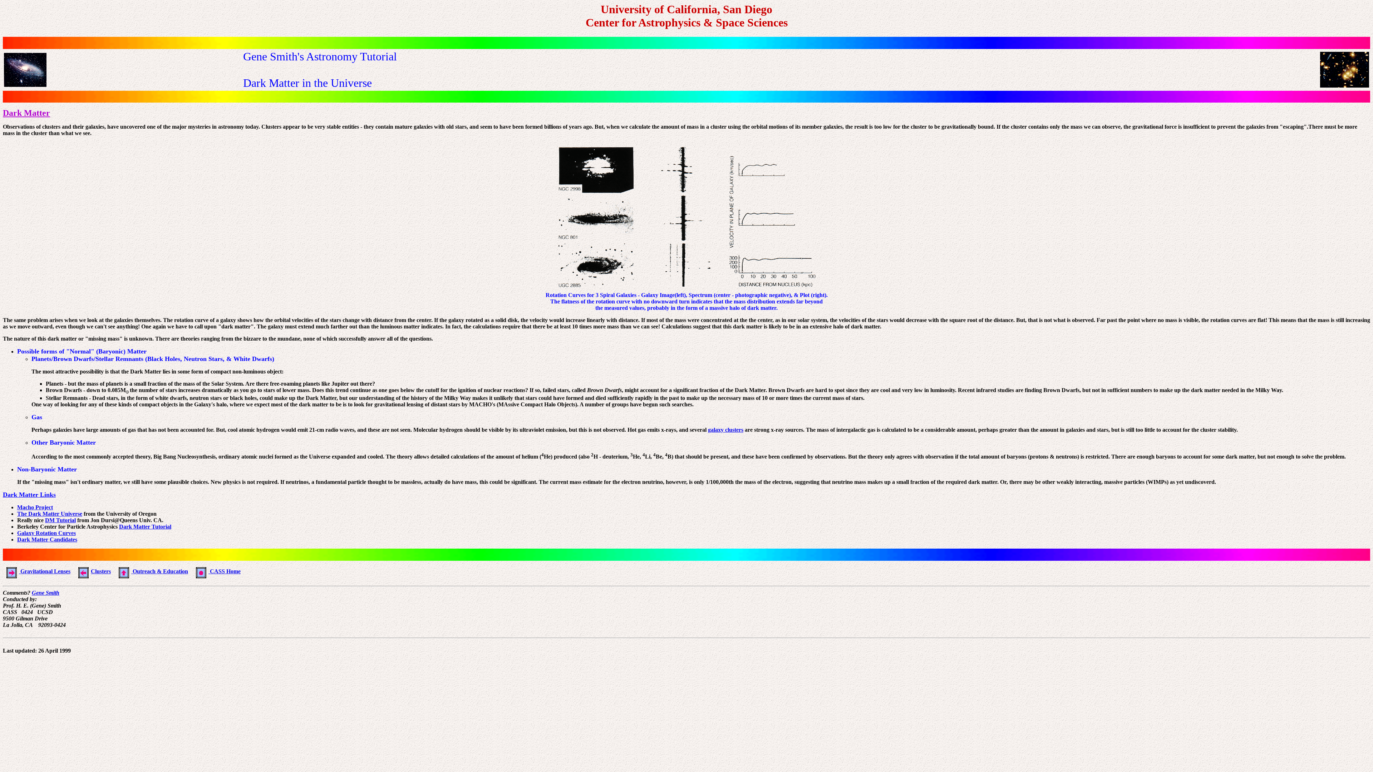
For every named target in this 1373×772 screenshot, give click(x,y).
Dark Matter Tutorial (145, 527)
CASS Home (224, 571)
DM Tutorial (60, 520)
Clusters (101, 571)
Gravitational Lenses (44, 571)
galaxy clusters (725, 430)
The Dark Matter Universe (49, 514)
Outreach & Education (159, 571)
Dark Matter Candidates (47, 539)
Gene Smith (45, 593)
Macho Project (35, 507)
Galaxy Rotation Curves (46, 533)
